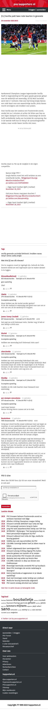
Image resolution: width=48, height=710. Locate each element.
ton (29, 610)
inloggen (31, 10)
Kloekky (4, 378)
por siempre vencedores (10, 398)
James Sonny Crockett (9, 317)
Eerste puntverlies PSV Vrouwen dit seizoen (24, 556)
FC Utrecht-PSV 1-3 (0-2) (24, 297)
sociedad (17, 254)
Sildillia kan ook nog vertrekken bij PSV (22, 541)
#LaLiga (34, 178)
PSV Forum (7, 636)
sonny (24, 610)
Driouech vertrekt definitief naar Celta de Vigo (25, 524)
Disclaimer (7, 659)
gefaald (31, 603)
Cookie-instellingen (10, 693)
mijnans (21, 605)
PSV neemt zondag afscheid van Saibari (22, 583)
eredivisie (3, 603)
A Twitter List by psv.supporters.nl (14, 619)
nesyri (3, 256)
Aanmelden (7, 633)
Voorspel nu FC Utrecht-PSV (25, 279)
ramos (9, 256)
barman (3, 600)
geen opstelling (6, 282)
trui (31, 610)
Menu (9, 10)
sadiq (14, 256)
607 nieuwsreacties (7, 319)
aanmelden (41, 10)
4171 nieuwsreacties (7, 400)
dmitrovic (25, 254)
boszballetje (23, 599)
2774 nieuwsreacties (8, 297)
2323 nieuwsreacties (8, 354)
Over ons (6, 651)
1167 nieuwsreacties (8, 336)
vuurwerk (3, 612)
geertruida (24, 603)
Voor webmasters (9, 656)
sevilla (3, 254)
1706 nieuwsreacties (8, 380)
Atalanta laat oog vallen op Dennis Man (22, 558)
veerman (38, 610)
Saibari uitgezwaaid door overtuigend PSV (23, 548)
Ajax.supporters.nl (10, 679)
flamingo (17, 603)
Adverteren (7, 664)
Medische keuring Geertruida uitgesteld (22, 581)
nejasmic (29, 606)
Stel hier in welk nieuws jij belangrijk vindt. (18, 588)
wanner (8, 612)
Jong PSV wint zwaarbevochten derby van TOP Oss (26, 529)
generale (10, 254)
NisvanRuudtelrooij (8, 276)
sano (5, 608)
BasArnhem (5, 418)
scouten (20, 610)
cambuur (36, 600)
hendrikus (38, 603)
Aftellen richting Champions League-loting (23, 521)
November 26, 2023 (13, 189)
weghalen (14, 612)
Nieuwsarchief (8, 647)
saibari (39, 606)
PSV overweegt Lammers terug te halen (22, 526)
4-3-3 (38, 319)
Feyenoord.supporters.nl (12, 682)
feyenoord (10, 603)
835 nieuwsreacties (7, 279)
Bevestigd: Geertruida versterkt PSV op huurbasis (26, 566)
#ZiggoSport (26, 178)
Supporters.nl (9, 674)
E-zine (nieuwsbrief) (10, 644)
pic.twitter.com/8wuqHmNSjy (17, 198)
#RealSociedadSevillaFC (15, 180)
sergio (19, 256)
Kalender (6, 641)
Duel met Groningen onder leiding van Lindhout (25, 578)
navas (39, 254)
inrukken (33, 254)
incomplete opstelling (8, 300)
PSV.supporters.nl (9, 685)
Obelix (3, 294)
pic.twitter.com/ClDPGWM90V (17, 183)
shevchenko (6, 352)
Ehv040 (4, 333)
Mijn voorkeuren (9, 690)
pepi (34, 606)
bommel (9, 600)
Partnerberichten (9, 667)
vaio (33, 610)
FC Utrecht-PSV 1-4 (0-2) (24, 400)
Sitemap (6, 688)
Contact (6, 670)
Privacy (5, 662)
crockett (42, 600)
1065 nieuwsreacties (8, 421)
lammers (11, 605)
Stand (5, 638)
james (43, 603)
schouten (13, 610)
